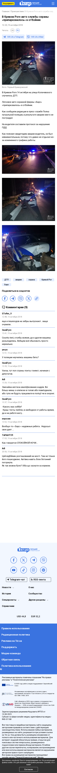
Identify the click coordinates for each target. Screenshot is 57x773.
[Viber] (20, 298)
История (6, 593)
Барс (6, 285)
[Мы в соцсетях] (13, 560)
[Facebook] (5, 298)
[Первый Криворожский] (30, 4)
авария (18, 280)
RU (18, 30)
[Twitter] (28, 298)
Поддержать (8, 4)
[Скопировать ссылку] (36, 298)
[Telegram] (13, 298)
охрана (31, 280)
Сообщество (35, 593)
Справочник (8, 606)
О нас (31, 587)
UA (12, 30)
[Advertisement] (28, 507)
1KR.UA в (15, 37)
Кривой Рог (47, 280)
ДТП (6, 280)
